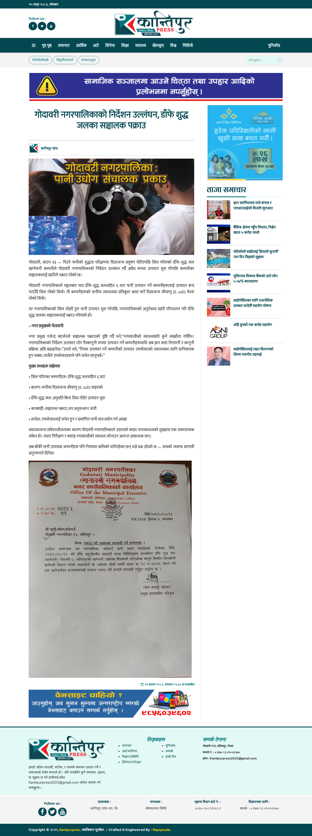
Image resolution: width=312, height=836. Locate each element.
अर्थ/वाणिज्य (129, 751)
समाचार (64, 45)
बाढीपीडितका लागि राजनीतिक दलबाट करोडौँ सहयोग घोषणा (253, 303)
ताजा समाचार (226, 189)
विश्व (173, 45)
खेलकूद (158, 45)
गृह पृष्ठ (47, 45)
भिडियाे (188, 45)
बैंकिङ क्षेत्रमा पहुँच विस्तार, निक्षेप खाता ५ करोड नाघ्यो (254, 230)
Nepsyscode (161, 830)
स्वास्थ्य (140, 45)
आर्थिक (81, 45)
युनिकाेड (274, 45)
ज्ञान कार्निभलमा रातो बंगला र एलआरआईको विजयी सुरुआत (253, 205)
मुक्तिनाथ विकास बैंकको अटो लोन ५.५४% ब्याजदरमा (255, 278)
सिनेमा (110, 45)
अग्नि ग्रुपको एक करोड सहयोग (252, 325)
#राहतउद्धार (88, 60)
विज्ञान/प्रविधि (130, 757)
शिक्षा (125, 45)
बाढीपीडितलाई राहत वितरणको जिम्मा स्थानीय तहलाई (253, 352)
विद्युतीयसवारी (64, 60)
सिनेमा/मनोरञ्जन (131, 762)
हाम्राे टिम (171, 757)
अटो (96, 45)
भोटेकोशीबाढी (40, 60)
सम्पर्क (169, 751)
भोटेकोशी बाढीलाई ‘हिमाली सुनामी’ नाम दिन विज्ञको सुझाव (255, 254)
